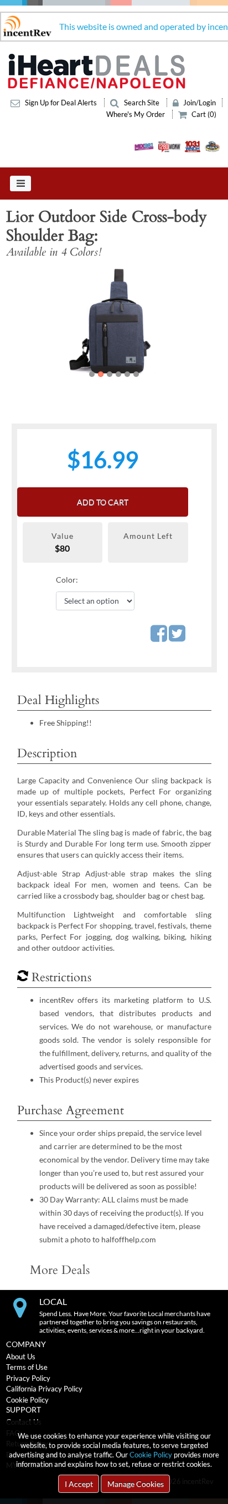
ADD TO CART (102, 502)
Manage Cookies (135, 1483)
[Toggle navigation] (20, 183)
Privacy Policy (28, 1378)
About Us (20, 1356)
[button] (27, 322)
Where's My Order (136, 114)
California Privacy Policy (44, 1388)
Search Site (141, 102)
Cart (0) (203, 114)
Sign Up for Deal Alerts (61, 102)
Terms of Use (27, 1367)
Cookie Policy (151, 1454)
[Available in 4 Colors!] (114, 322)
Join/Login (199, 102)
